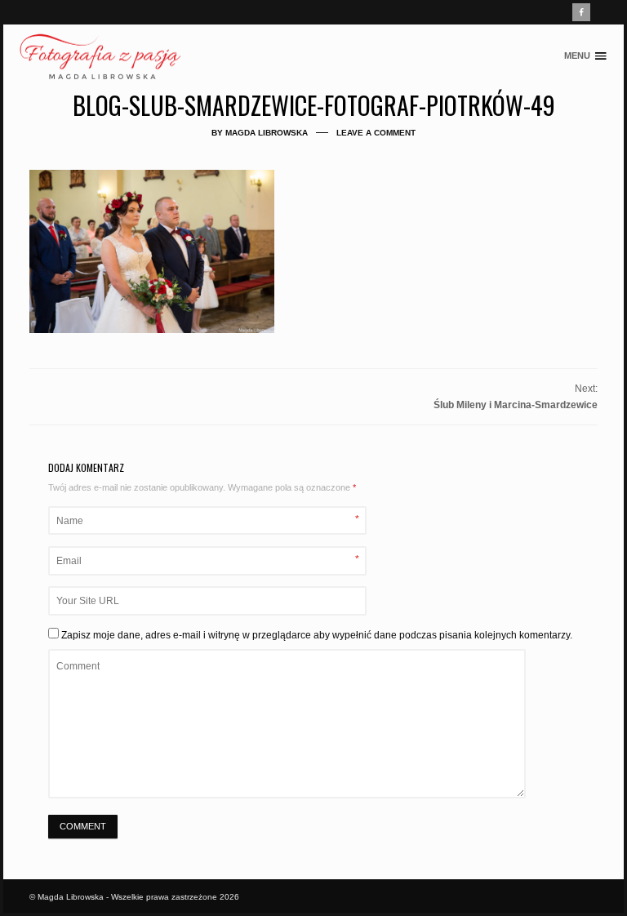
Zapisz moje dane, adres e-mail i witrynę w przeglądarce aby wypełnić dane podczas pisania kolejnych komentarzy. (316, 635)
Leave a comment (376, 132)
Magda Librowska (266, 132)
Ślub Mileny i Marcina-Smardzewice (516, 405)
